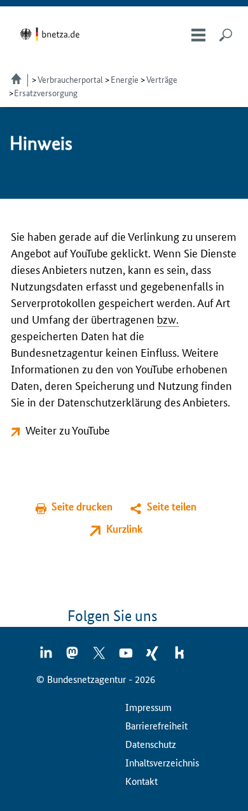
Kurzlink (124, 528)
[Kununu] (179, 657)
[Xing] (153, 657)
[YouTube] (126, 657)
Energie (125, 79)
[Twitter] (99, 657)
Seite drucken (82, 506)
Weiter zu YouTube (67, 429)
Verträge (161, 79)
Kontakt (141, 780)
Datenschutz (150, 743)
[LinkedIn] (46, 657)
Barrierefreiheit (156, 725)
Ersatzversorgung (46, 92)
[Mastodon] (73, 657)
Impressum (148, 707)
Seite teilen (171, 506)
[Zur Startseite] (52, 34)
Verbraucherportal (70, 79)
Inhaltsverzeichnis (162, 762)
